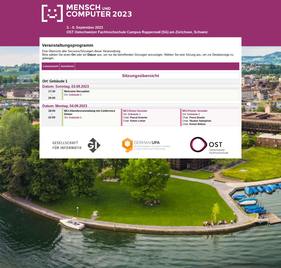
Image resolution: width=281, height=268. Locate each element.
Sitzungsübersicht (140, 75)
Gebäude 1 (75, 94)
